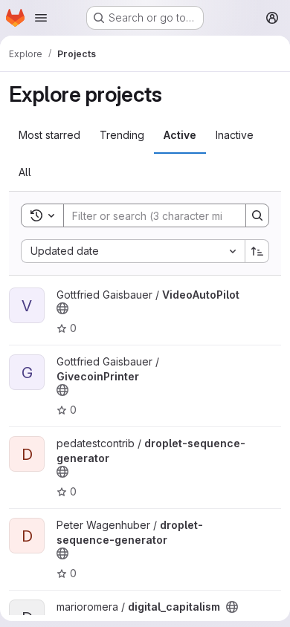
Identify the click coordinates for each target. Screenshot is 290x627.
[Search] (257, 215)
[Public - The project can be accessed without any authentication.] (62, 308)
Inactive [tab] (235, 135)
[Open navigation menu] (41, 18)
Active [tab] (180, 135)
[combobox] (133, 251)
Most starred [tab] (49, 135)
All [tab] (25, 172)
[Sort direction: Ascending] (257, 251)
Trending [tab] (122, 135)
